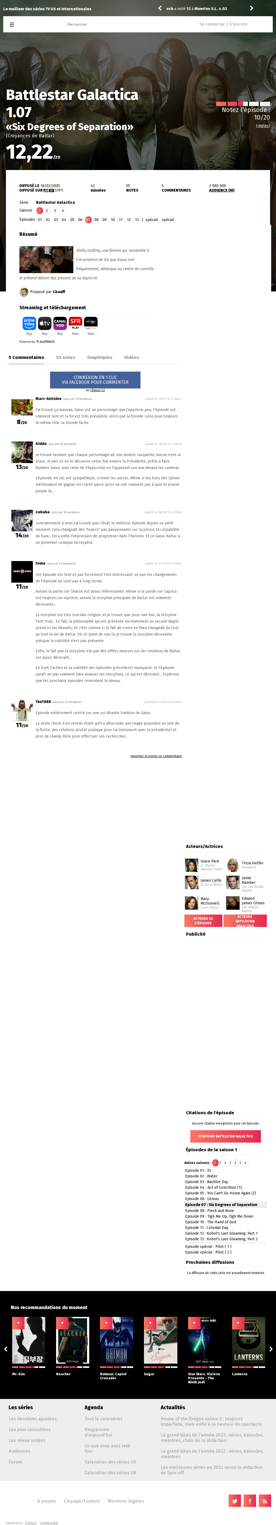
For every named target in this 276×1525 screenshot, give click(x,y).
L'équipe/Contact (82, 1501)
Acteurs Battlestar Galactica (245, 921)
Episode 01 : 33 (198, 1170)
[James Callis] (191, 877)
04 (64, 220)
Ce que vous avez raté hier (107, 1448)
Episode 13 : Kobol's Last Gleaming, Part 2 (221, 1239)
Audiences (19, 1451)
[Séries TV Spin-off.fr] (33, 25)
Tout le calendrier (103, 1418)
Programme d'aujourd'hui (98, 1432)
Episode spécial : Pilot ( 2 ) (208, 1252)
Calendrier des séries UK (110, 1472)
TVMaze (31, 1523)
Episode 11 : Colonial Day (206, 1227)
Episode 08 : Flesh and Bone (209, 1210)
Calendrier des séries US (110, 1462)
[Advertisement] (226, 262)
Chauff (59, 292)
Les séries (21, 1407)
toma (40, 563)
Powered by (27, 341)
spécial (152, 220)
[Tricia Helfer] (233, 860)
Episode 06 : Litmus (202, 1199)
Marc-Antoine (48, 398)
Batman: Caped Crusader (113, 1376)
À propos (46, 1501)
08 (96, 220)
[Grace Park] (191, 860)
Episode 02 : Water (201, 1176)
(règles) (263, 126)
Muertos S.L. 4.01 (211, 8)
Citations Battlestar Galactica (225, 1136)
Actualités (173, 1407)
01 (40, 220)
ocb (169, 8)
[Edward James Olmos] (233, 898)
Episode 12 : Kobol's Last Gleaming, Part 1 (221, 1233)
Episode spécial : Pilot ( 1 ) (208, 1246)
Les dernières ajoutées (33, 1418)
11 (121, 220)
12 (129, 220)
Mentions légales (126, 1501)
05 (72, 220)
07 (88, 220)
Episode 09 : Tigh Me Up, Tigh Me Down (219, 1216)
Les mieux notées (27, 1440)
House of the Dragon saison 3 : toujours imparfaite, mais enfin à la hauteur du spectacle (211, 1421)
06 (80, 220)
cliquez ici (97, 390)
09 (104, 220)
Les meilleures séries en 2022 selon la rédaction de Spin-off (212, 1470)
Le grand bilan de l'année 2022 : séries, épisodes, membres (212, 1453)
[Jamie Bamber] (233, 877)
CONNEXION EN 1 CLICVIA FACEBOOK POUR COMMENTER (95, 380)
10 (113, 220)
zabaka (43, 512)
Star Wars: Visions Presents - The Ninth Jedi (204, 1378)
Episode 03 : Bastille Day (206, 1182)
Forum (15, 1462)
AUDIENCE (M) (221, 190)
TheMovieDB (49, 1523)
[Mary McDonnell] (191, 898)
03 (56, 220)
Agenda (94, 1407)
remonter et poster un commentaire (156, 756)
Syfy (59, 190)
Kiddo (41, 443)
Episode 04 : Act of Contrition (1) (213, 1187)
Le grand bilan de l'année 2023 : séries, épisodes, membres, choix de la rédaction (212, 1437)
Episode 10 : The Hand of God (210, 1222)
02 (48, 220)
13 (137, 220)
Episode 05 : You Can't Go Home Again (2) (220, 1193)
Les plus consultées (29, 1429)
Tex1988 (43, 701)
